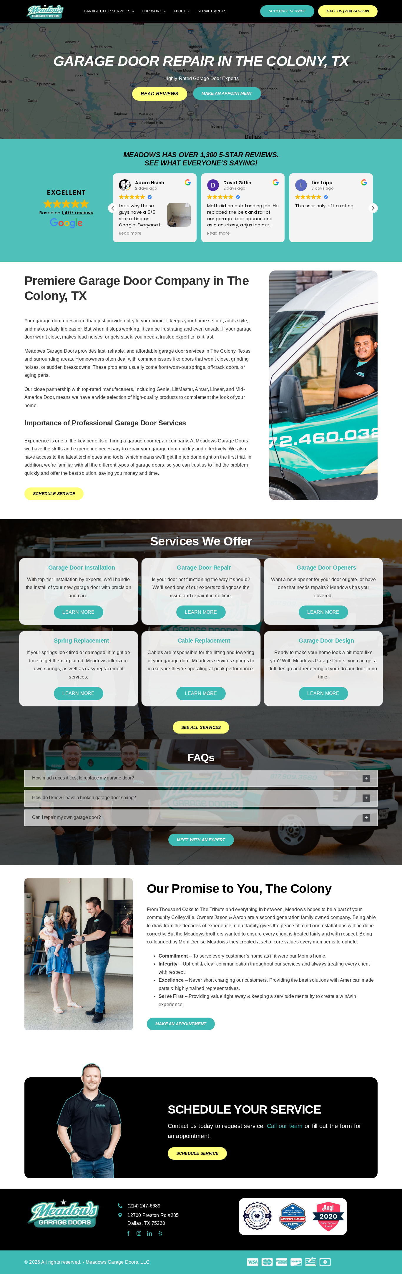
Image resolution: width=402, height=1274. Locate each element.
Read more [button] (130, 233)
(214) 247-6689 (143, 1205)
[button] (372, 208)
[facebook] (128, 1233)
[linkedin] (149, 1233)
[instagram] (139, 1233)
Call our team (285, 1126)
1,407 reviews (77, 213)
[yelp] (160, 1233)
